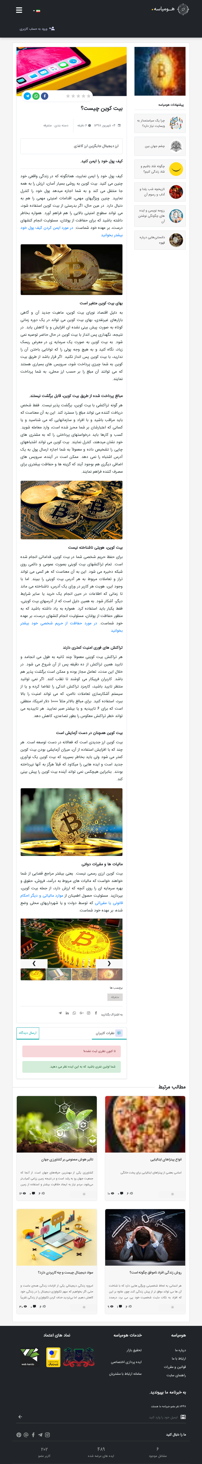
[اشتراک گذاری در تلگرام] (27, 96)
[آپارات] (26, 1435)
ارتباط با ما (179, 1359)
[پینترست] (19, 1435)
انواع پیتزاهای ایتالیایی (166, 1160)
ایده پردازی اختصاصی (126, 1362)
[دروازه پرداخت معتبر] (53, 1366)
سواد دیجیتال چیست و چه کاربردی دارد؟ (65, 1273)
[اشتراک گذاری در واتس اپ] (36, 96)
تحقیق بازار (134, 1350)
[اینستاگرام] (47, 1435)
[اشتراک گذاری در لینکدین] (67, 1013)
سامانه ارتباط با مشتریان (125, 1374)
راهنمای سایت (176, 1375)
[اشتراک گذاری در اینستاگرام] (89, 1013)
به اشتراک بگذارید (112, 1014)
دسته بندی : (60, 125)
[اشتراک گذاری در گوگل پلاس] (82, 1013)
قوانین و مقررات (175, 1367)
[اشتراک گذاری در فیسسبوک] (44, 96)
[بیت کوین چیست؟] (33, 974)
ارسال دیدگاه (27, 1033)
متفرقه (115, 997)
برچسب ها (116, 987)
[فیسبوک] (33, 1435)
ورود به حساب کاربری (33, 29)
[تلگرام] (40, 1435)
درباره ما (180, 1350)
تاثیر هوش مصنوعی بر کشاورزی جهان (67, 1160)
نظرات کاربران (105, 1033)
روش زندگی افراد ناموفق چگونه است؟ (156, 1273)
